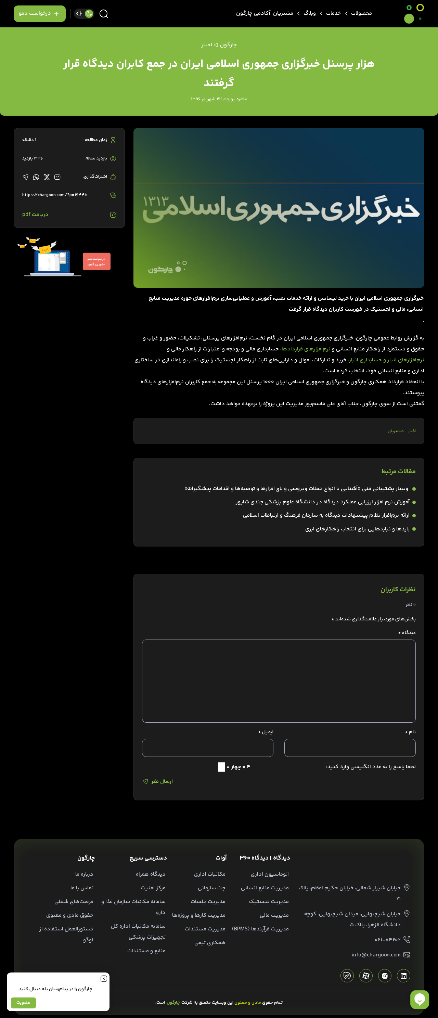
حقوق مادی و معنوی (69, 915)
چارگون (228, 45)
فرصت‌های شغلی (73, 902)
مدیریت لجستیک (269, 902)
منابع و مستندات (146, 951)
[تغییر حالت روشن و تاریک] (84, 14)
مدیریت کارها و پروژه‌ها (199, 915)
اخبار (412, 431)
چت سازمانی (212, 888)
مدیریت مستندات (205, 929)
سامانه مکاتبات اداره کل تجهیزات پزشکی (138, 932)
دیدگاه (407, 633)
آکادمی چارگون (253, 13)
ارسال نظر (162, 781)
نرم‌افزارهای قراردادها (306, 349)
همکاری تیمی (210, 943)
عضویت (23, 1002)
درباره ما (84, 874)
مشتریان (283, 13)
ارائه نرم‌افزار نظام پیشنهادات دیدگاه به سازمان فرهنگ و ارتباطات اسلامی (326, 515)
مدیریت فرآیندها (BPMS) (260, 929)
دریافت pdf (35, 214)
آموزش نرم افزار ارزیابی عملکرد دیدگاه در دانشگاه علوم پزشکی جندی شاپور (323, 502)
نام (410, 732)
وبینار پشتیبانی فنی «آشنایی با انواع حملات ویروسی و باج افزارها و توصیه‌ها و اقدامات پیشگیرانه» (297, 489)
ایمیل (265, 732)
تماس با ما (81, 888)
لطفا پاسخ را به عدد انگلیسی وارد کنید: (371, 767)
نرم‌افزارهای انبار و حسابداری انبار (386, 360)
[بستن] (103, 978)
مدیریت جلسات (208, 902)
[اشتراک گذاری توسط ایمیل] (57, 177)
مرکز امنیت (153, 888)
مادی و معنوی (247, 1002)
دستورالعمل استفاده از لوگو (66, 934)
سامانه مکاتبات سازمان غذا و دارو (133, 907)
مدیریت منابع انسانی (265, 888)
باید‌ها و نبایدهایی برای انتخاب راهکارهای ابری (357, 529)
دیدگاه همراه (151, 874)
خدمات (333, 13)
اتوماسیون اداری (270, 874)
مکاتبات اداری (210, 874)
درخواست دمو (35, 13)
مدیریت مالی (274, 915)
